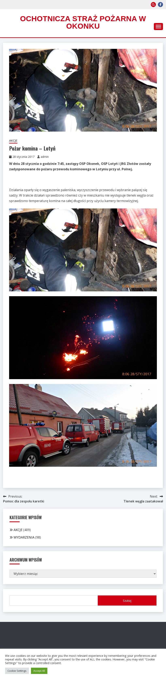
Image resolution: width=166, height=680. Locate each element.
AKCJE (13, 140)
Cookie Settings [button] (17, 671)
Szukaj (127, 601)
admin (45, 157)
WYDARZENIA (24, 537)
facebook (160, 4)
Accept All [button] (39, 671)
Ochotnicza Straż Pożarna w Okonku (83, 22)
